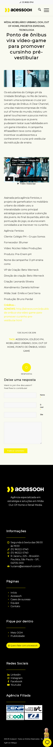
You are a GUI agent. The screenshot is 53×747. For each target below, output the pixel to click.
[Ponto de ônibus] (26, 78)
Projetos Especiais (32, 26)
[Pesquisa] (38, 10)
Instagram (17, 678)
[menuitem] (38, 10)
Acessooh (16, 596)
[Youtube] (8, 685)
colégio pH (36, 339)
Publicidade (18, 636)
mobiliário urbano (18, 343)
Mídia (7, 22)
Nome (42, 396)
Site (41, 414)
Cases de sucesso (20, 599)
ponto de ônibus (26, 347)
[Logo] (22, 10)
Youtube (16, 684)
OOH (40, 22)
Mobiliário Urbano (24, 22)
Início (14, 592)
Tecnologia (26, 30)
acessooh (22, 339)
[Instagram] (8, 678)
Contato (15, 606)
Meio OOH (17, 632)
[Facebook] (8, 681)
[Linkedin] (8, 674)
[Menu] (45, 10)
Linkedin (16, 674)
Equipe (15, 603)
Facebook (16, 681)
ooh (34, 343)
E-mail (41, 407)
